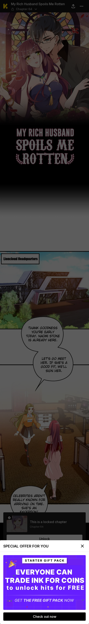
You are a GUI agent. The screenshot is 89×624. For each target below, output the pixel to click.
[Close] (82, 546)
